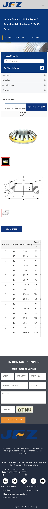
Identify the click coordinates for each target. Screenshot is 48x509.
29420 (26, 285)
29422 (26, 289)
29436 (26, 323)
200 (36, 332)
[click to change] (24, 409)
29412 (25, 251)
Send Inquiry (36, 107)
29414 (25, 261)
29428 (26, 304)
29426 (26, 299)
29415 (25, 265)
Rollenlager (29, 19)
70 (36, 261)
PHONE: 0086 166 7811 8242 (16, 470)
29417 (25, 275)
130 (35, 299)
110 (35, 289)
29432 (26, 313)
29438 (26, 328)
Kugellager (6, 75)
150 (35, 308)
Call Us (35, 37)
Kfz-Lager (6, 90)
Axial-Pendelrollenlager (17, 24)
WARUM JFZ (32, 486)
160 (35, 313)
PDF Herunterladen (15, 107)
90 (36, 280)
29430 (26, 308)
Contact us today (15, 37)
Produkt (16, 19)
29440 (26, 332)
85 (36, 275)
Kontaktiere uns (10, 498)
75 (36, 265)
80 (36, 270)
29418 (26, 280)
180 (36, 323)
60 (36, 251)
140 (36, 304)
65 (36, 256)
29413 (25, 256)
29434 (26, 318)
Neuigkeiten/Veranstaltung (15, 494)
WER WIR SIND (8, 486)
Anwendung (32, 490)
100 (36, 285)
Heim (6, 19)
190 (36, 328)
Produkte (7, 490)
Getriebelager (8, 85)
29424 (26, 294)
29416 (25, 270)
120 (35, 294)
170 (36, 318)
